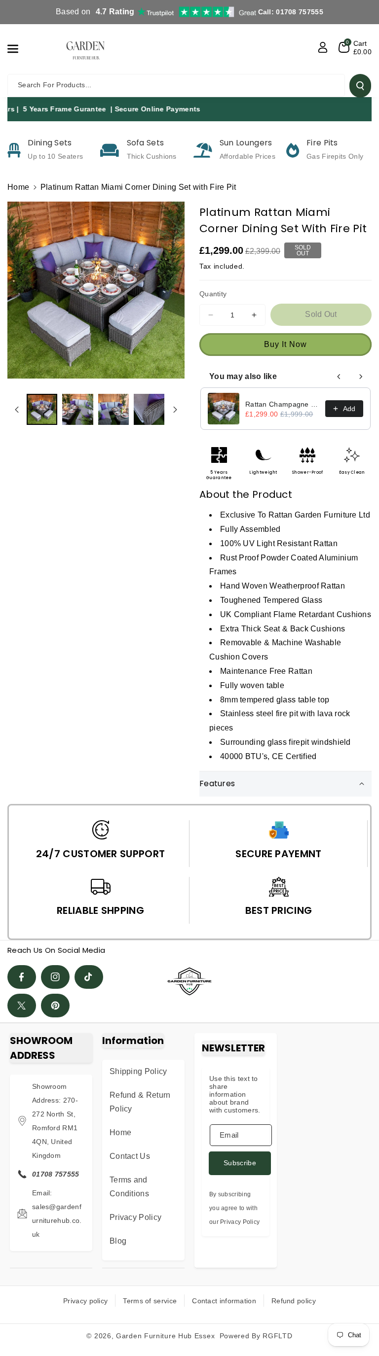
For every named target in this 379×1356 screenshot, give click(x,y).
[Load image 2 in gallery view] (77, 409)
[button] (18, 49)
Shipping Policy (138, 1071)
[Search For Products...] (360, 86)
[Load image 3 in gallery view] (113, 409)
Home (18, 187)
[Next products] (361, 376)
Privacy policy (85, 1301)
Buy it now (285, 344)
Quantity (213, 294)
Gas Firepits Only (334, 156)
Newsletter (233, 1048)
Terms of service (150, 1301)
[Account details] (323, 47)
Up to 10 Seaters (55, 156)
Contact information (224, 1301)
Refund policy (293, 1301)
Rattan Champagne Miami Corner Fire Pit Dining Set (282, 404)
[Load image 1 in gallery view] (42, 409)
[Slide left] (16, 409)
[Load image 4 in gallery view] (149, 409)
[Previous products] (339, 376)
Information (133, 1040)
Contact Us (130, 1156)
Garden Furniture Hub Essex (165, 1336)
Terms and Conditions (129, 1187)
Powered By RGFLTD (256, 1336)
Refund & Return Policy (140, 1102)
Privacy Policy (135, 1217)
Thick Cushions (152, 156)
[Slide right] (175, 409)
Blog (118, 1241)
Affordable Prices (247, 156)
